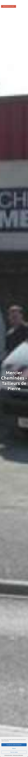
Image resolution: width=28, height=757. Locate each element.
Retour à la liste (9, 6)
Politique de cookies (8, 755)
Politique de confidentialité (18, 755)
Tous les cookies (14, 752)
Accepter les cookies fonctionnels (14, 744)
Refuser (14, 748)
